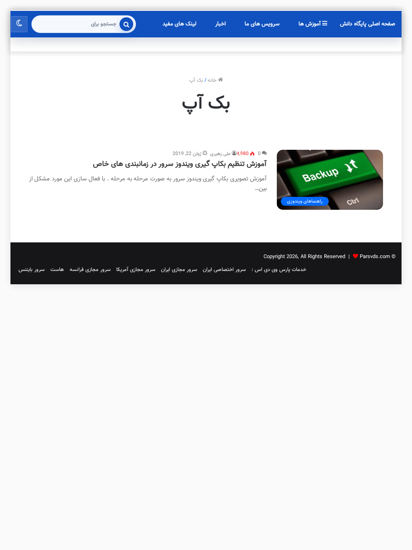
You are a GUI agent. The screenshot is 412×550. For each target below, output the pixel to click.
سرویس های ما (262, 24)
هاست (57, 270)
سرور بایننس (32, 270)
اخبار (220, 24)
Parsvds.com (375, 257)
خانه (213, 81)
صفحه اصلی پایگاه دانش (367, 24)
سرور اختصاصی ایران (224, 270)
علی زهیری (220, 153)
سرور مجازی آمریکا (135, 270)
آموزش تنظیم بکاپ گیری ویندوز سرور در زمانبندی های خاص (180, 164)
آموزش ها (310, 24)
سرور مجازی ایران (179, 270)
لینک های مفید (179, 24)
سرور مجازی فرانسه (90, 270)
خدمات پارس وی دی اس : (278, 270)
